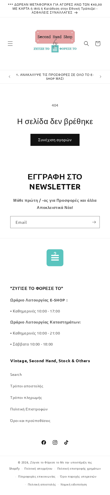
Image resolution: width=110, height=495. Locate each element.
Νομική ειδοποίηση (74, 484)
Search (16, 374)
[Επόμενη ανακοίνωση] (100, 76)
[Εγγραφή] (94, 222)
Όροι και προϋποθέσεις (30, 420)
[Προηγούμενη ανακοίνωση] (9, 76)
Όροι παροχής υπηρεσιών (78, 476)
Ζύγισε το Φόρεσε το (45, 462)
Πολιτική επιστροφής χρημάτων (79, 468)
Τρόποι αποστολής (26, 385)
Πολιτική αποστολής (42, 484)
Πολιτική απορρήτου (38, 468)
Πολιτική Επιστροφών (29, 409)
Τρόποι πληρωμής (26, 397)
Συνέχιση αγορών (55, 139)
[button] (10, 43)
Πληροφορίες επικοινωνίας (37, 476)
